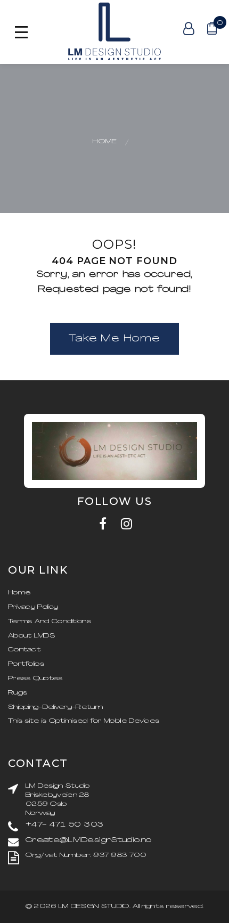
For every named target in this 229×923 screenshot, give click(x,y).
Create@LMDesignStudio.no (88, 840)
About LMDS (31, 636)
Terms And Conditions (49, 621)
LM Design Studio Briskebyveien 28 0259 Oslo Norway (58, 799)
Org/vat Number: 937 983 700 (86, 855)
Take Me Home (114, 339)
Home (105, 141)
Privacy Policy (33, 607)
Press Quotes (35, 678)
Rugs (17, 693)
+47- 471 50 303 (64, 825)
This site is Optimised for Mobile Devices (83, 721)
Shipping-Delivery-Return (55, 707)
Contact (24, 650)
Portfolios (26, 664)
